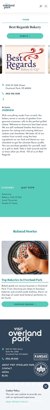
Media (5, 371)
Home (26, 19)
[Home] (8, 6)
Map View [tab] (27, 187)
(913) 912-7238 (13, 93)
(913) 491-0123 (12, 358)
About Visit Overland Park (18, 364)
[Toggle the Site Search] (41, 6)
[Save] (39, 68)
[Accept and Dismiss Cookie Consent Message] (45, 386)
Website (24, 36)
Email (7, 107)
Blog (5, 375)
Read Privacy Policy (17, 401)
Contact (7, 368)
